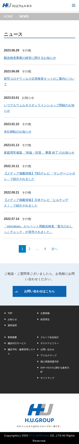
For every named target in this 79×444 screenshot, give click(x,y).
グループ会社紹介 (49, 337)
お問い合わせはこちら (39, 291)
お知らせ (28, 97)
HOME (8, 16)
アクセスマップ (48, 355)
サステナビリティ (49, 343)
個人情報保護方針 (49, 361)
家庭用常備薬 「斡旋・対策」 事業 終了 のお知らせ (39, 152)
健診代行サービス (17, 343)
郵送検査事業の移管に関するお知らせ (30, 57)
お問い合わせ (47, 349)
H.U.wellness (39, 435)
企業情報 (45, 313)
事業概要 (12, 337)
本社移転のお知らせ (17, 131)
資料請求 (12, 325)
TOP (10, 313)
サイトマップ (47, 378)
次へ (54, 248)
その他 (26, 50)
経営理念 (45, 319)
